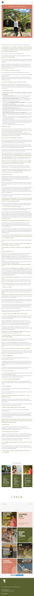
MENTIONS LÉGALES (5, 589)
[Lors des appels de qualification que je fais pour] (9, 535)
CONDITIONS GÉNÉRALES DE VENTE (8, 591)
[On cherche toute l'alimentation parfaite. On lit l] (24, 535)
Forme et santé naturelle (5, 470)
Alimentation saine (5, 468)
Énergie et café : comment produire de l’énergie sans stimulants (5, 481)
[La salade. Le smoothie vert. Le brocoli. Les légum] (24, 550)
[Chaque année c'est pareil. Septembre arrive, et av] (9, 519)
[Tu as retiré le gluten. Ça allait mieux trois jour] (9, 566)
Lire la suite (5, 486)
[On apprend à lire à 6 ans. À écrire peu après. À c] (24, 519)
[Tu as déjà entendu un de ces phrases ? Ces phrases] (24, 566)
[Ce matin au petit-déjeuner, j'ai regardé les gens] (9, 550)
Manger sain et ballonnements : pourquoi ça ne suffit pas (17, 481)
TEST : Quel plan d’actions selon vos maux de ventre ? (11, 586)
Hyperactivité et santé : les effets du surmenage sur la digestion (28, 481)
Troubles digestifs (5, 467)
